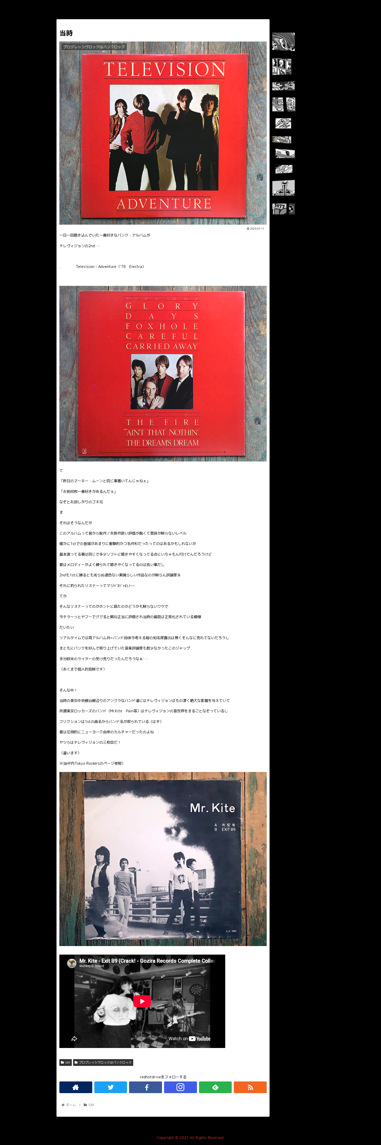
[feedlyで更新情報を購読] (215, 1087)
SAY (67, 1062)
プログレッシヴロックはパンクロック (105, 1062)
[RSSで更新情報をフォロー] (250, 1087)
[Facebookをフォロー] (145, 1087)
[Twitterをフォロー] (110, 1087)
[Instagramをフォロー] (180, 1087)
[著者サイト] (75, 1087)
